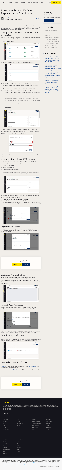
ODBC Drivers (5, 419)
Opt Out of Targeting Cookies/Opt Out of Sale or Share (49, 466)
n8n (18, 449)
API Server (5, 427)
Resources (5, 447)
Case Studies (5, 443)
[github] (8, 409)
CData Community (6, 441)
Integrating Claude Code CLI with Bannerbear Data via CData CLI (52, 57)
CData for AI (41, 2)
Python (4, 425)
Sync (18, 419)
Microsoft (19, 447)
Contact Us (48, 433)
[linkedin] (3, 409)
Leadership (48, 427)
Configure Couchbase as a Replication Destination (51, 31)
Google (18, 445)
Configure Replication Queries (52, 37)
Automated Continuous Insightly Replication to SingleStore (52, 86)
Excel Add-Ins (5, 431)
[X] (5, 409)
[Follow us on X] (38, 18)
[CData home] (4, 2)
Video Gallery (5, 453)
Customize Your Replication (52, 41)
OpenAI (18, 451)
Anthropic (19, 441)
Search (49, 2)
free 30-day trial (32, 366)
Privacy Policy (32, 462)
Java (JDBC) (5, 421)
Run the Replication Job (50, 45)
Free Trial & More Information (51, 47)
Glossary (4, 451)
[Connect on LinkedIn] (40, 18)
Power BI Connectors (7, 433)
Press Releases (49, 421)
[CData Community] (10, 409)
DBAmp (18, 425)
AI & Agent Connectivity (36, 423)
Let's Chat (55, 2)
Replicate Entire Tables (51, 39)
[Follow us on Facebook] (36, 18)
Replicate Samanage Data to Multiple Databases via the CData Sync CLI (52, 91)
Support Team (16, 369)
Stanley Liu (7, 17)
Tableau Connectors (6, 434)
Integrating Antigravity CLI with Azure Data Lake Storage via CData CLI (53, 62)
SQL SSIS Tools (20, 423)
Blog (3, 445)
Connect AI (19, 421)
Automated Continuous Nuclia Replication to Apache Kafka (52, 79)
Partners (47, 429)
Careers (47, 431)
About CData (48, 419)
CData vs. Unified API (36, 429)
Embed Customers (35, 425)
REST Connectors (6, 429)
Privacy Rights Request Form (22, 464)
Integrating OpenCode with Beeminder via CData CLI (51, 66)
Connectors (34, 419)
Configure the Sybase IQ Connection (50, 34)
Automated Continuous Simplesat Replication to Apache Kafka (52, 76)
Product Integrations (36, 421)
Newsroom (48, 423)
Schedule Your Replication (52, 43)
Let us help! (26, 264)
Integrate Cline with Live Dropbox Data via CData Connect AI (52, 72)
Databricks (19, 443)
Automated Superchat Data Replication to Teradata (51, 83)
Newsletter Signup (6, 449)
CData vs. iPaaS (35, 427)
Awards (47, 425)
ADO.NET (4, 423)
